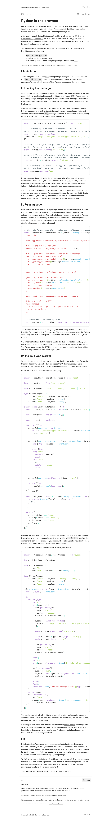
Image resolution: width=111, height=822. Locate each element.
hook (43, 535)
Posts (29, 7)
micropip (52, 41)
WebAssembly (27, 39)
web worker (82, 366)
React (56, 29)
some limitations (40, 759)
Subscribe (86, 780)
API (76, 61)
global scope (69, 725)
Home (23, 7)
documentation (34, 51)
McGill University (61, 795)
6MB (69, 181)
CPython (78, 36)
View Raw (86, 7)
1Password (52, 788)
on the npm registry (77, 82)
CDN (73, 96)
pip (40, 101)
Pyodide (56, 36)
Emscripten (38, 39)
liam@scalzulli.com (56, 804)
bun (47, 77)
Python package (54, 26)
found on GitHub (64, 771)
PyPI (44, 41)
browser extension (44, 791)
